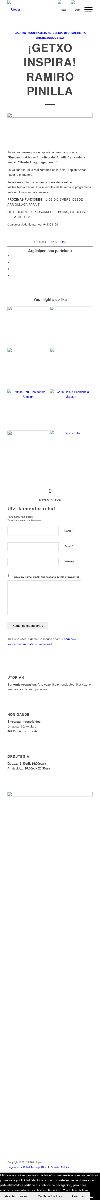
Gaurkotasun (25, 33)
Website (69, 561)
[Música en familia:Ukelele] (28, 327)
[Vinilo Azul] (28, 410)
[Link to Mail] (89, 1161)
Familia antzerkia (49, 33)
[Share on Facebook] (13, 256)
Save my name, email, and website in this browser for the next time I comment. (46, 578)
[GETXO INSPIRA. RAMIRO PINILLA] (71, 327)
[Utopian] (41, 9)
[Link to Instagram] (82, 1161)
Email (68, 546)
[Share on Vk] (13, 275)
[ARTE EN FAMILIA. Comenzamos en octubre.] (28, 451)
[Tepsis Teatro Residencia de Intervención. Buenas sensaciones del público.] (71, 368)
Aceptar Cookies (16, 1196)
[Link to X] (68, 1161)
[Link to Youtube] (75, 1161)
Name (68, 530)
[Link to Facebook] (61, 1161)
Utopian (70, 33)
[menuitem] (86, 9)
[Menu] (86, 9)
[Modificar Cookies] (91, 1197)
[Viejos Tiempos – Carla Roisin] (71, 410)
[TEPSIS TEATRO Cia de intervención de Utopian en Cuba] (71, 451)
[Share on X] (13, 262)
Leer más (78, 1196)
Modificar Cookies (50, 1196)
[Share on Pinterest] (13, 269)
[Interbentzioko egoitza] (28, 368)
